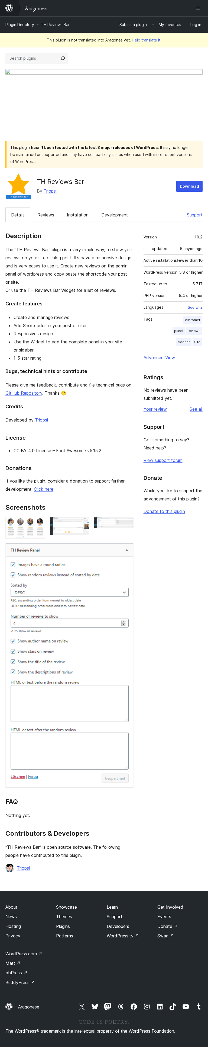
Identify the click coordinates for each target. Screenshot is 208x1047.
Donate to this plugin (164, 511)
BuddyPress (20, 982)
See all (196, 409)
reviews (193, 331)
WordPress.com (23, 953)
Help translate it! (146, 40)
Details (18, 215)
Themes (64, 916)
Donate (167, 926)
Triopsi (50, 191)
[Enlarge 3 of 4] (126, 524)
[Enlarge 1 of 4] (38, 524)
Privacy (12, 936)
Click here (43, 489)
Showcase (66, 907)
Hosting (13, 926)
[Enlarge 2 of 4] (82, 524)
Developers (118, 926)
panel (178, 331)
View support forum (163, 460)
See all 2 (195, 307)
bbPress (16, 972)
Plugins (63, 926)
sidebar (183, 342)
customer (192, 320)
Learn (112, 907)
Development (114, 215)
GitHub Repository (23, 393)
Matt (13, 963)
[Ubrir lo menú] (199, 8)
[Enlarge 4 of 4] (126, 550)
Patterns (64, 936)
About (11, 907)
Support (195, 215)
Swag (165, 936)
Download (189, 186)
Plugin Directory (19, 24)
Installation (78, 215)
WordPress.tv (123, 936)
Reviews (45, 215)
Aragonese (28, 1007)
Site (197, 342)
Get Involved (170, 907)
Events (164, 916)
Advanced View (159, 357)
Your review (155, 409)
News (11, 916)
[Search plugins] (62, 58)
